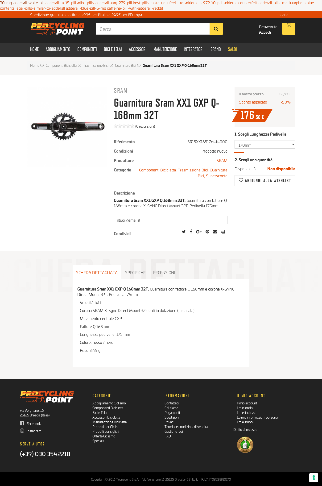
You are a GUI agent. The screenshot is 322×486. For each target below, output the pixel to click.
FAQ (168, 435)
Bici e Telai (99, 412)
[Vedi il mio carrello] (288, 29)
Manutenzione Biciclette (109, 421)
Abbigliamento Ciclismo (109, 402)
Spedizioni (172, 417)
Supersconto (216, 176)
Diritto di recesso (245, 429)
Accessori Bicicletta (106, 417)
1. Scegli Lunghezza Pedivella (261, 134)
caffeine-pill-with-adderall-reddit (135, 8)
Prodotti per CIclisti (105, 426)
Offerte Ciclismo (103, 435)
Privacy (170, 421)
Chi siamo (171, 407)
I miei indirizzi (246, 412)
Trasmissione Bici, (194, 170)
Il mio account (247, 402)
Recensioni (164, 272)
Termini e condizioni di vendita (186, 426)
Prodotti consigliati (105, 431)
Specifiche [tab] (135, 272)
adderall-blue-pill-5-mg (86, 8)
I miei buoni (245, 421)
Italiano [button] (283, 14)
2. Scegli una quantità (253, 159)
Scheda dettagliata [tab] (97, 272)
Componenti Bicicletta (107, 407)
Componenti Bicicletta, (158, 170)
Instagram (33, 430)
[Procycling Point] (58, 29)
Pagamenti (172, 412)
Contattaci (172, 402)
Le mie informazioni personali (258, 417)
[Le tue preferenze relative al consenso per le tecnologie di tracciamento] (313, 477)
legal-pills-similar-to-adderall (40, 8)
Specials (98, 440)
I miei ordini (245, 407)
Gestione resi (174, 431)
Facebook (33, 423)
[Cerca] (216, 29)
